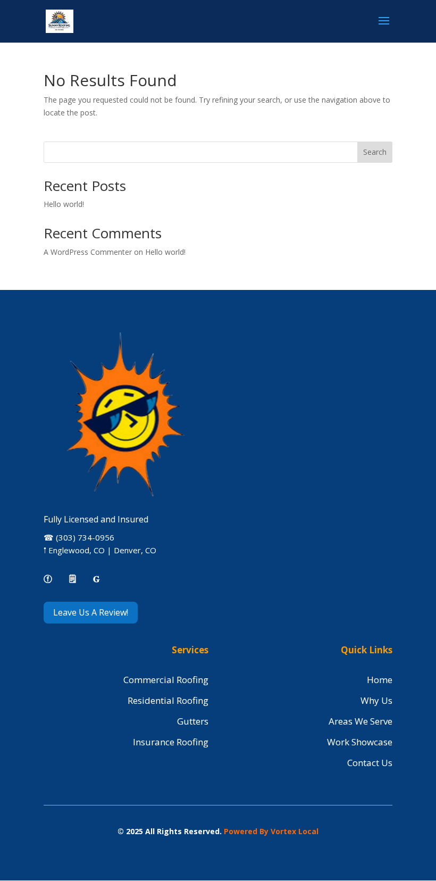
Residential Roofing (168, 700)
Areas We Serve (360, 721)
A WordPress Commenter (88, 252)
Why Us (376, 700)
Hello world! (64, 204)
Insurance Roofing (170, 742)
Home (379, 680)
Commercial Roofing (165, 680)
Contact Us (369, 763)
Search (375, 152)
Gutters (192, 721)
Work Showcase (359, 742)
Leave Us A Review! (90, 612)
